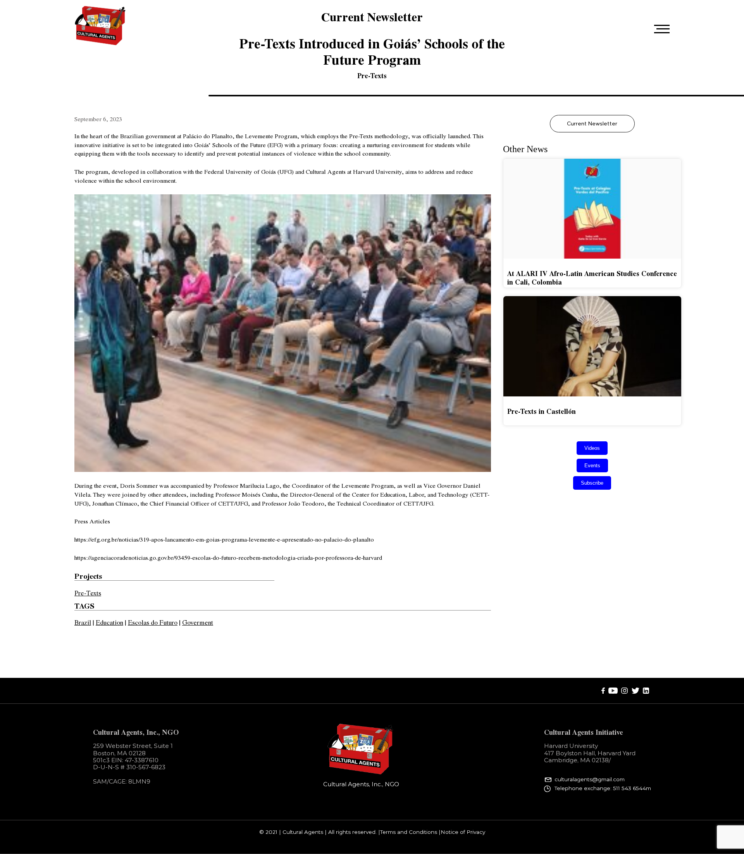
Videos (592, 448)
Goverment (197, 622)
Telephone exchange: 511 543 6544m (603, 788)
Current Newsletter (592, 123)
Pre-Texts (372, 75)
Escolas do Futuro (152, 622)
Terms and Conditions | (410, 832)
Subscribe (592, 483)
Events (592, 465)
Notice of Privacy (463, 832)
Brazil (82, 622)
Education (109, 622)
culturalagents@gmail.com (590, 779)
